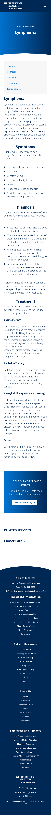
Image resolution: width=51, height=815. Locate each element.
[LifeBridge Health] (25, 779)
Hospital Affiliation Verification (24, 756)
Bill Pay (25, 677)
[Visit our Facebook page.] (19, 788)
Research (25, 716)
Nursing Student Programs (25, 748)
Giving (25, 708)
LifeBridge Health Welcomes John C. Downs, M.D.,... (25, 591)
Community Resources (24, 653)
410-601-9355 (26, 796)
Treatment (11, 77)
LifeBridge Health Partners (25, 736)
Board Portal (24, 764)
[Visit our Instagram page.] (26, 788)
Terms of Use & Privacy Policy (25, 606)
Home (19, 26)
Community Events (25, 704)
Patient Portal (25, 649)
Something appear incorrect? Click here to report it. (25, 801)
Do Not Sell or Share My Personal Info (25, 602)
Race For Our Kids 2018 (25, 587)
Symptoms (11, 66)
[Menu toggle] (45, 5)
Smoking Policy (25, 673)
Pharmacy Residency (25, 744)
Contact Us (25, 681)
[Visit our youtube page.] (34, 788)
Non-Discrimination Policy (25, 614)
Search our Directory (23, 503)
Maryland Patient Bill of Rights (25, 622)
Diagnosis (11, 71)
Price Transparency (25, 657)
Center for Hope (25, 712)
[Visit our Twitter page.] (23, 788)
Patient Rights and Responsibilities (25, 618)
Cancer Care (13, 541)
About (25, 697)
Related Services (13, 89)
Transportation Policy (25, 669)
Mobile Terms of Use (25, 626)
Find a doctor (12, 83)
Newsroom (25, 701)
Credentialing (25, 760)
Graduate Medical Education (25, 740)
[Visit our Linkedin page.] (30, 788)
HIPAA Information (25, 610)
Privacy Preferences (25, 630)
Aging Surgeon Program (25, 752)
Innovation (25, 720)
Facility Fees (25, 665)
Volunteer (25, 768)
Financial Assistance (26, 661)
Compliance (25, 634)
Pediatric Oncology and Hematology (25, 583)
